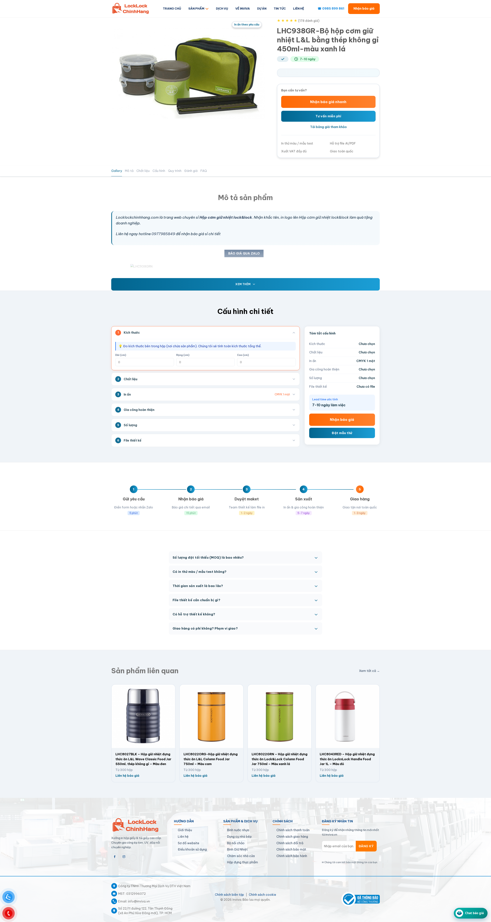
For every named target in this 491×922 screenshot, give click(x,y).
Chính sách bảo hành (291, 856)
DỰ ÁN (261, 8)
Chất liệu (143, 171)
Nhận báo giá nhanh (328, 102)
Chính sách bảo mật (291, 849)
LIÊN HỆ (298, 8)
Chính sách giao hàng (292, 836)
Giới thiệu (185, 830)
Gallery (116, 171)
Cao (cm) (243, 355)
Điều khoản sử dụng (192, 849)
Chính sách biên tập (229, 895)
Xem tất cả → (369, 671)
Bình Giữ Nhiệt (237, 849)
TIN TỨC (280, 8)
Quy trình (174, 171)
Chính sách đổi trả (289, 843)
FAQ (203, 171)
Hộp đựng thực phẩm (242, 862)
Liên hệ (183, 836)
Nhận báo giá (363, 8)
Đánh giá (191, 171)
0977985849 (163, 234)
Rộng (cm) (182, 355)
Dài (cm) (120, 355)
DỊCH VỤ (222, 8)
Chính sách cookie (262, 895)
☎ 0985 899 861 (331, 8)
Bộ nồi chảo (236, 843)
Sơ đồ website (188, 843)
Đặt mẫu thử (342, 433)
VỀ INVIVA (242, 8)
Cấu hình (158, 171)
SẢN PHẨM (196, 8)
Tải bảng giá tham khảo (328, 127)
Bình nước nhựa (238, 830)
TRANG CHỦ (172, 8)
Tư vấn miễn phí (328, 116)
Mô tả (129, 171)
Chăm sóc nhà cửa (241, 856)
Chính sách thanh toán (293, 830)
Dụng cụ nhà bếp (239, 836)
